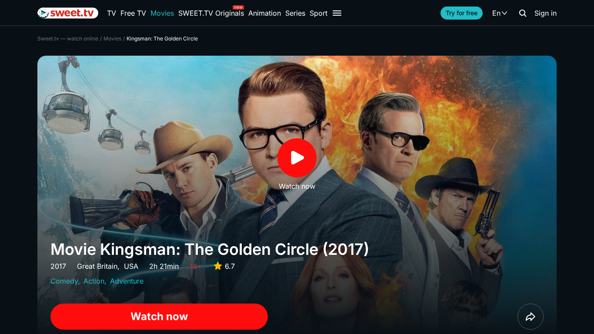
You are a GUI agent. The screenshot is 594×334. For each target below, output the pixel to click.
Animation (264, 13)
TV (111, 13)
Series (295, 13)
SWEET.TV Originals (211, 13)
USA (131, 266)
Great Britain (97, 266)
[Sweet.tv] (67, 13)
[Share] (530, 317)
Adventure (126, 281)
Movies (162, 13)
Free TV (133, 13)
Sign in (545, 13)
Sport (318, 13)
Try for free (461, 13)
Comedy (64, 281)
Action (93, 281)
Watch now (159, 316)
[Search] (522, 13)
